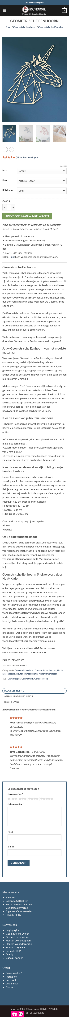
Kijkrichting (7, 190)
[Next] (61, 79)
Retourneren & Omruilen (19, 904)
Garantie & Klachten (17, 900)
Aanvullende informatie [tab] (19, 696)
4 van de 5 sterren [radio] (33, 799)
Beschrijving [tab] (12, 702)
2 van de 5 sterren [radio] (14, 799)
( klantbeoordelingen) (27, 157)
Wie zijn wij (12, 983)
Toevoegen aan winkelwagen (27, 216)
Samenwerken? (14, 972)
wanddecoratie (41, 678)
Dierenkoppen (14, 678)
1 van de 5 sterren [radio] (8, 799)
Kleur (5, 180)
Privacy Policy (13, 914)
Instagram (11, 976)
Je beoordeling (16, 804)
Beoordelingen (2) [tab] (14, 690)
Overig (9, 954)
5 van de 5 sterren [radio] (46, 799)
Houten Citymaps (15, 947)
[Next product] (5, 149)
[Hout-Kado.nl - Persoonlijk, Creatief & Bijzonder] (34, 10)
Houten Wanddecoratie (27, 673)
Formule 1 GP (13, 950)
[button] (4, 10)
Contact (10, 986)
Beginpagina (12, 930)
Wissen (63, 166)
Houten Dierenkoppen (18, 940)
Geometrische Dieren (17, 933)
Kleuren (10, 897)
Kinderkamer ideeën (48, 673)
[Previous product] (11, 149)
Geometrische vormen (18, 936)
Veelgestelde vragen (17, 907)
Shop (8, 27)
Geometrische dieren (24, 27)
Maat (4, 170)
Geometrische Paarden (51, 27)
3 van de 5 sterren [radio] (22, 799)
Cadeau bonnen (14, 957)
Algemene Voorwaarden (19, 911)
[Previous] (8, 79)
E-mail (11, 846)
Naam (10, 831)
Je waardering (15, 794)
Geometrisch (27, 678)
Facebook (11, 979)
